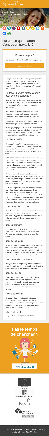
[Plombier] (9, 28)
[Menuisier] (28, 28)
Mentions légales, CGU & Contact (24, 432)
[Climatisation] (37, 28)
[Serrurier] (4, 28)
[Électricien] (14, 28)
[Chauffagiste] (18, 28)
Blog (43, 429)
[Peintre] (23, 28)
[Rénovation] (33, 28)
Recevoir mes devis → (24, 66)
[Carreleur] (4, 33)
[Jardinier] (9, 33)
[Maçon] (42, 28)
